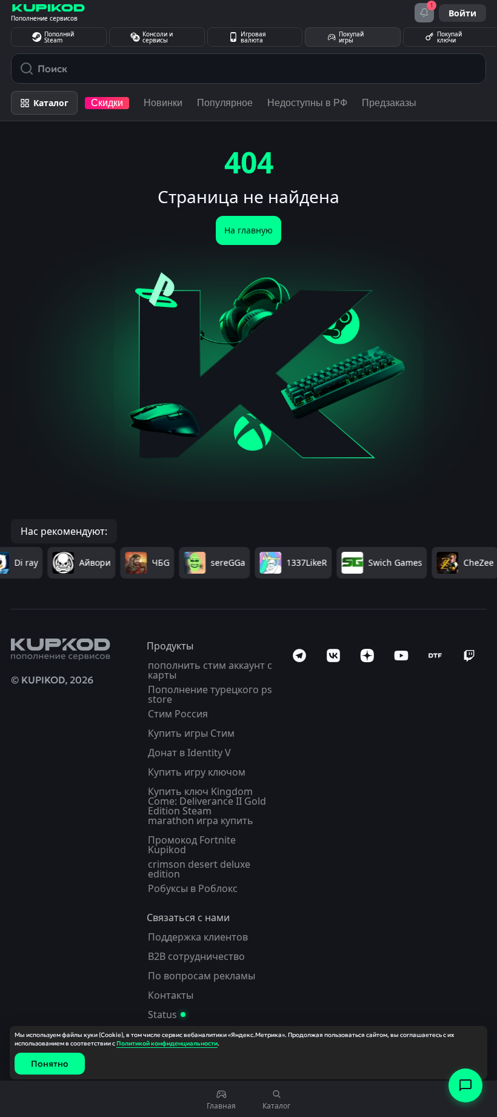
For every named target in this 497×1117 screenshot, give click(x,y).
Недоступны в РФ (307, 103)
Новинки (163, 103)
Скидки (107, 103)
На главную (248, 230)
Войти (462, 13)
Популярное (225, 103)
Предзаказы (389, 103)
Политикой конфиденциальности (167, 1043)
